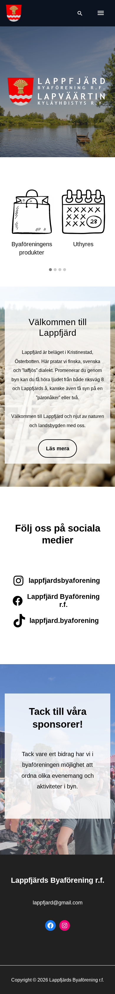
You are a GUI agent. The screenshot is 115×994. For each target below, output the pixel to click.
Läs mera (57, 448)
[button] (50, 270)
